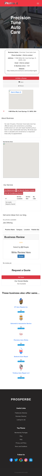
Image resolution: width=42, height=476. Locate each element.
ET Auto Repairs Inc (21, 307)
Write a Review (21, 78)
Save (21, 82)
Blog (21, 436)
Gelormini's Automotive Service (21, 323)
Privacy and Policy (21, 443)
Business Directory (21, 416)
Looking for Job (21, 420)
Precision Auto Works (21, 340)
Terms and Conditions (21, 446)
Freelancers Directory (21, 413)
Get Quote (21, 277)
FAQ (21, 439)
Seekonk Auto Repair (21, 356)
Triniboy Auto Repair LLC (21, 373)
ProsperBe (21, 399)
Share (22, 86)
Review (21, 256)
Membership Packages (21, 432)
